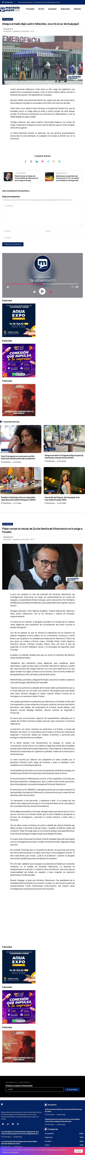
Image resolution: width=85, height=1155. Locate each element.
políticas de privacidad (56, 1150)
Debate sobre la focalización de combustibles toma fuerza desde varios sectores (62, 1120)
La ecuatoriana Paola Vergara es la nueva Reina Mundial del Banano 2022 (19, 1142)
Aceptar (79, 1151)
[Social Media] (3, 1124)
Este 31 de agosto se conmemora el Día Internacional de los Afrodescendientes (18, 457)
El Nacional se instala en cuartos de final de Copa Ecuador (63, 1110)
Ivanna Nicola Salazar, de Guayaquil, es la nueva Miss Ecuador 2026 (62, 498)
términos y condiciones (10, 1152)
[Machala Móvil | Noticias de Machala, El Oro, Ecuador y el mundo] (10, 9)
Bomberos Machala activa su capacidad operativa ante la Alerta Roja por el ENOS (18, 498)
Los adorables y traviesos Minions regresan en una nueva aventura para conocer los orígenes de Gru (20, 1133)
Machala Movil (8, 29)
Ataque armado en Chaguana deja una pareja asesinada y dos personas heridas (45, 2)
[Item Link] (20, 439)
